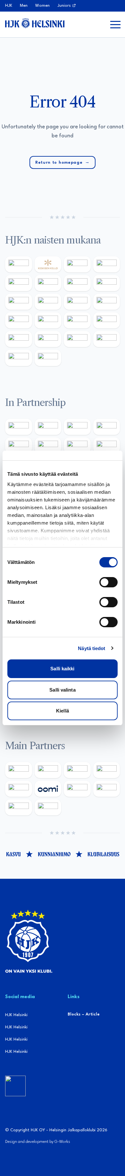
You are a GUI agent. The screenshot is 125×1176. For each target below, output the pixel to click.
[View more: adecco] (106, 264)
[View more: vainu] (48, 283)
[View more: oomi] (48, 789)
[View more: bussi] (77, 339)
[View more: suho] (18, 358)
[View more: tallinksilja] (77, 320)
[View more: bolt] (77, 789)
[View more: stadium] (106, 320)
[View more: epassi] (77, 302)
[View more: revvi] (77, 264)
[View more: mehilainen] (48, 339)
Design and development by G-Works (37, 1142)
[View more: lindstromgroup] (106, 445)
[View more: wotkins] (48, 445)
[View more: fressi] (18, 302)
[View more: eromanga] (77, 427)
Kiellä (62, 710)
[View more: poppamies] (18, 427)
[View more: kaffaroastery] (106, 427)
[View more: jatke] (106, 302)
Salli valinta (62, 690)
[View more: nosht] (48, 427)
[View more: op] (48, 320)
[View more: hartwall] (18, 339)
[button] (115, 24)
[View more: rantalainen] (18, 264)
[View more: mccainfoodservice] (18, 445)
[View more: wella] (48, 302)
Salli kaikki (62, 668)
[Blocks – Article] (15, 1086)
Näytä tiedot (91, 648)
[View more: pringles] (77, 445)
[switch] (108, 582)
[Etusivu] (34, 23)
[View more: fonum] (77, 283)
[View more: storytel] (106, 283)
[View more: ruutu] (18, 789)
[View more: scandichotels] (48, 358)
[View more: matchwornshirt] (106, 339)
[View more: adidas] (18, 283)
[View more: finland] (18, 320)
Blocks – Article (84, 1014)
